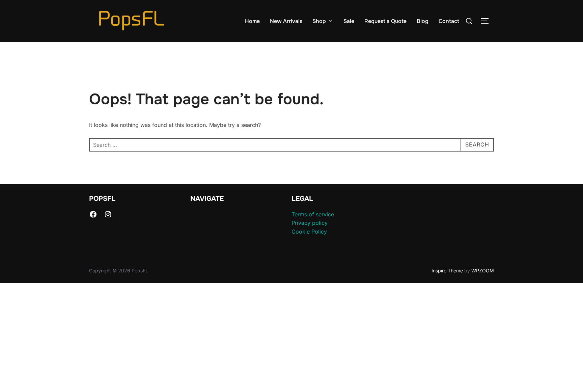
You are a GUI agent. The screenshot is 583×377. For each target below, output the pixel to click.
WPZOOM (482, 270)
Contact (449, 21)
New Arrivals (286, 21)
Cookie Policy (309, 231)
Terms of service (313, 214)
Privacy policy (310, 222)
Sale (348, 21)
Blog (422, 21)
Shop (319, 21)
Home (252, 21)
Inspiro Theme (447, 270)
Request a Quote (385, 21)
